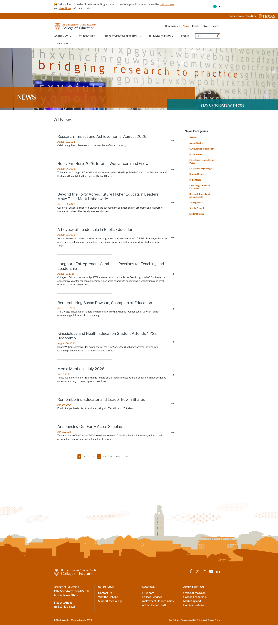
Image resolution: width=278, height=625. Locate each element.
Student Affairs (63, 602)
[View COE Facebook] (190, 571)
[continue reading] (171, 141)
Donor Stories (195, 154)
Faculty (214, 26)
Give (205, 26)
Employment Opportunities (157, 601)
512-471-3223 (66, 606)
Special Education (197, 208)
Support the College (110, 601)
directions (65, 8)
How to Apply (172, 26)
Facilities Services (151, 597)
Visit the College (108, 597)
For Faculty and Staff (153, 605)
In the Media (195, 180)
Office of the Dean (194, 593)
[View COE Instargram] (204, 571)
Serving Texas (236, 16)
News (186, 26)
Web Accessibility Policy (191, 620)
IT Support (147, 593)
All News (193, 137)
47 (110, 457)
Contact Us (105, 593)
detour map (167, 4)
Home (57, 43)
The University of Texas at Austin (71, 620)
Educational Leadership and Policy (202, 161)
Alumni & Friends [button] (160, 36)
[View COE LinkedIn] (218, 571)
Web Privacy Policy (211, 620)
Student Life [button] (87, 36)
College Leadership (195, 597)
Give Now (251, 16)
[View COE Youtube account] (211, 571)
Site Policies (174, 620)
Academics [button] (61, 36)
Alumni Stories (196, 143)
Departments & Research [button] (121, 36)
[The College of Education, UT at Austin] (75, 26)
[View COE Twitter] (197, 571)
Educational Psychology (200, 168)
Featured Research (198, 174)
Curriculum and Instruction (201, 149)
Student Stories (196, 214)
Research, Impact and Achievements (199, 195)
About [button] (185, 36)
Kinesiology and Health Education (199, 187)
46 (104, 457)
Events (195, 26)
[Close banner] (219, 6)
